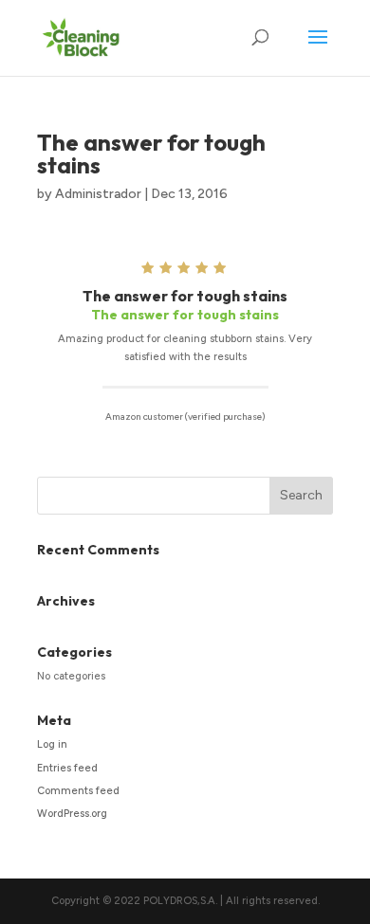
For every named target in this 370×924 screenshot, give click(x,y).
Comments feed (78, 791)
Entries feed (67, 768)
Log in (52, 744)
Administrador (98, 194)
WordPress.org (72, 813)
